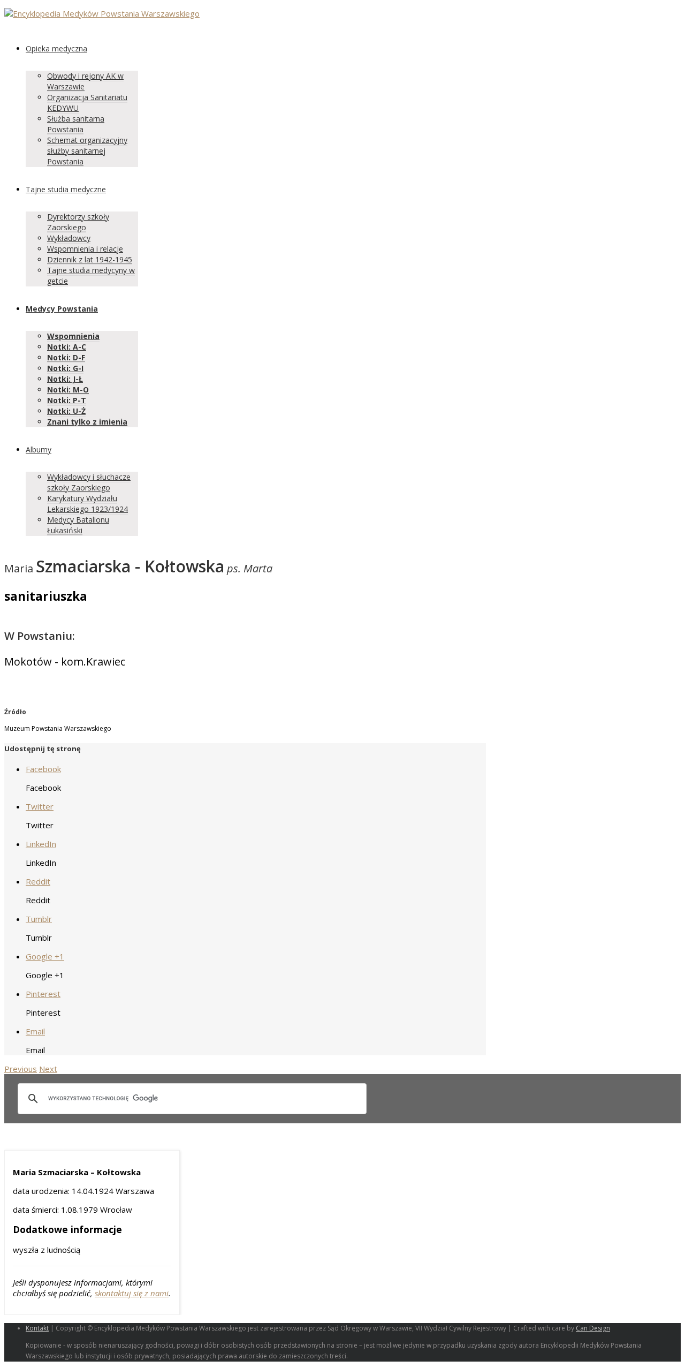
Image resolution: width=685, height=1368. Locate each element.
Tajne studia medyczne (66, 189)
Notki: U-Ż (66, 411)
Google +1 (45, 956)
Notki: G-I (65, 368)
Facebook (43, 769)
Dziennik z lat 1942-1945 (89, 259)
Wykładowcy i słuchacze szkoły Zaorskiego (89, 482)
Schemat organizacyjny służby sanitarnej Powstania (87, 151)
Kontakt (37, 1328)
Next (48, 1068)
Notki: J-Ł (65, 379)
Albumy (38, 449)
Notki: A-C (66, 347)
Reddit (38, 881)
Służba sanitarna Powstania (75, 124)
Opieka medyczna (56, 48)
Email (35, 1031)
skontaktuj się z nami (132, 1293)
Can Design (593, 1328)
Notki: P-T (66, 400)
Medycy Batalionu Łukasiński (78, 525)
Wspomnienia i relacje (85, 249)
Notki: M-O (68, 389)
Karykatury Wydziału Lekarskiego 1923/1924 (87, 503)
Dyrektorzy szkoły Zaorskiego (78, 221)
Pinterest (43, 993)
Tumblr (39, 918)
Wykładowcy (68, 238)
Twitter (40, 806)
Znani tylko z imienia (87, 422)
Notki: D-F (66, 357)
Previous (20, 1068)
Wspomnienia (73, 336)
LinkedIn (41, 843)
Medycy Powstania (62, 309)
